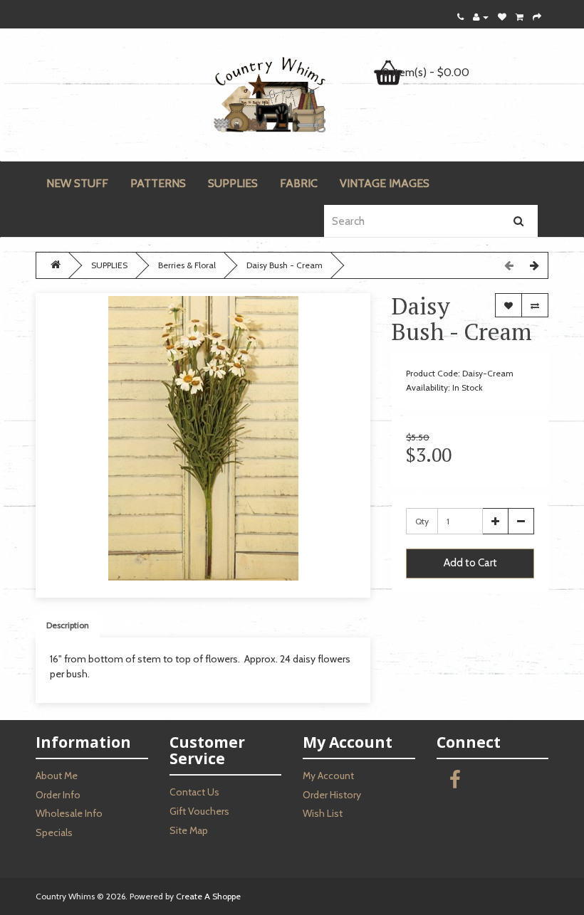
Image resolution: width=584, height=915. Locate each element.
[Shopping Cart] (519, 16)
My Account (328, 775)
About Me (57, 775)
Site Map (189, 830)
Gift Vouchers (199, 811)
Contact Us (194, 792)
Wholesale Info (69, 813)
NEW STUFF (77, 183)
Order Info (58, 794)
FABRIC (299, 183)
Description (67, 625)
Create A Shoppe (208, 896)
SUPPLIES (233, 183)
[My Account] (481, 16)
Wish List (323, 813)
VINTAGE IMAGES (384, 183)
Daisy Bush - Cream (284, 265)
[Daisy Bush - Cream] (203, 438)
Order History (332, 794)
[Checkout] (537, 16)
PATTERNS (158, 183)
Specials (54, 832)
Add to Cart (470, 562)
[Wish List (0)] (502, 16)
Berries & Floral (187, 265)
